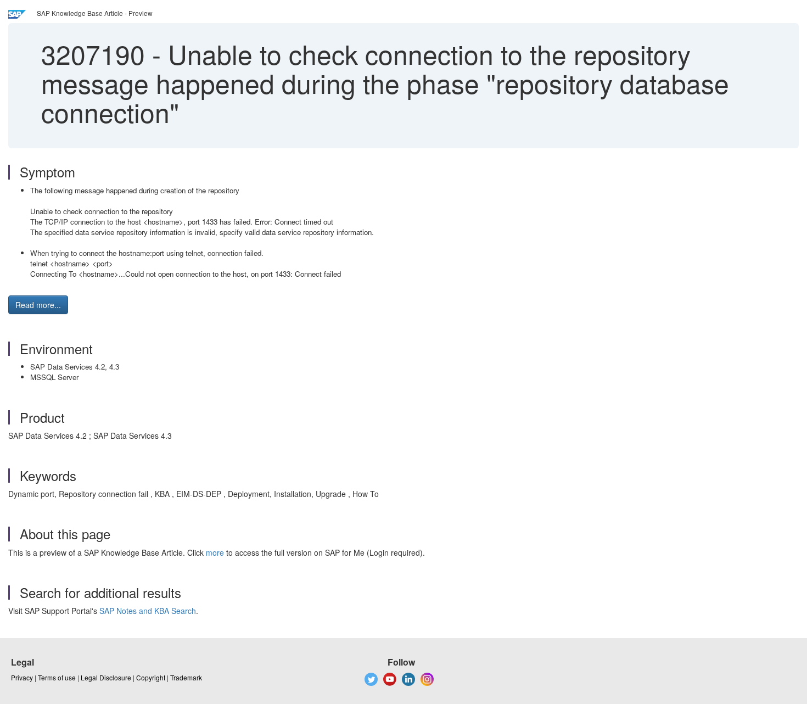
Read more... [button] (38, 304)
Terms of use (57, 677)
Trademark (186, 677)
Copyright (150, 677)
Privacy (22, 677)
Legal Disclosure (106, 677)
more (215, 552)
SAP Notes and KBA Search (147, 610)
